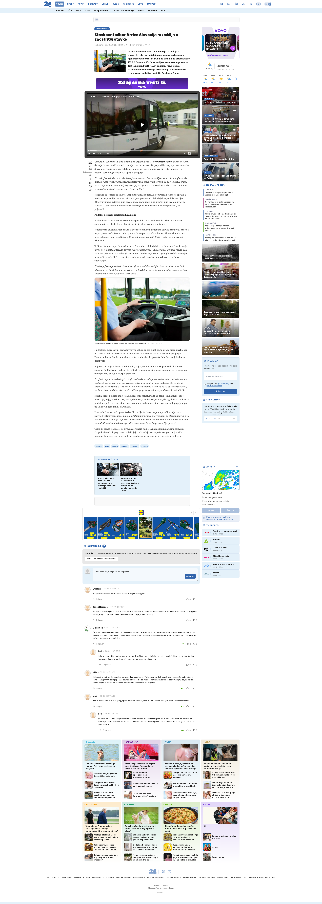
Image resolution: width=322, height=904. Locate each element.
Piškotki (110, 878)
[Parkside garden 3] (90, 528)
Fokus (141, 10)
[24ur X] (170, 872)
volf (107, 446)
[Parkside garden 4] (104, 528)
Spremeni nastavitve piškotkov (130, 878)
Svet (163, 10)
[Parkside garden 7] (145, 528)
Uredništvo (66, 878)
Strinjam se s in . (220, 384)
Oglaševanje (53, 878)
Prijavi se (190, 576)
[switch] (267, 4)
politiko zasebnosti (214, 385)
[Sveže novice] (97, 19)
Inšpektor (152, 10)
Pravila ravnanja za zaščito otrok (199, 878)
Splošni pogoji (174, 878)
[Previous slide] (192, 513)
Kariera (86, 878)
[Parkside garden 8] (159, 528)
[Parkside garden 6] (131, 528)
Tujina (87, 10)
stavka (144, 446)
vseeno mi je (210, 505)
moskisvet (91, 804)
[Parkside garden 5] (118, 528)
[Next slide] (196, 513)
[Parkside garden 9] (172, 528)
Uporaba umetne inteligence (262, 878)
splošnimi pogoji (224, 383)
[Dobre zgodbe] (221, 4)
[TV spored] (236, 4)
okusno (169, 804)
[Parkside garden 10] (186, 528)
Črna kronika (74, 10)
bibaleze (90, 742)
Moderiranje (98, 878)
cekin (207, 742)
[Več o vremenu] (235, 79)
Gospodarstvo (101, 10)
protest (134, 446)
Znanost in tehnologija (123, 10)
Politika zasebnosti (156, 878)
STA (90, 169)
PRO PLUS (77, 878)
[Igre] (229, 4)
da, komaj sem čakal (213, 497)
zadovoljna (132, 742)
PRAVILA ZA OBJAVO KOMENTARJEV (101, 559)
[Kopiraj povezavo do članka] (90, 190)
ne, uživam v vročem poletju (217, 501)
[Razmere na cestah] (243, 4)
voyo (207, 804)
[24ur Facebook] (164, 872)
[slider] (142, 150)
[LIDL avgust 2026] (141, 512)
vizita (168, 742)
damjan (98, 446)
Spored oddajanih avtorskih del (232, 878)
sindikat (124, 446)
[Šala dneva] (233, 419)
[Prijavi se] (258, 4)
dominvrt (131, 804)
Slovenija (60, 10)
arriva (115, 446)
